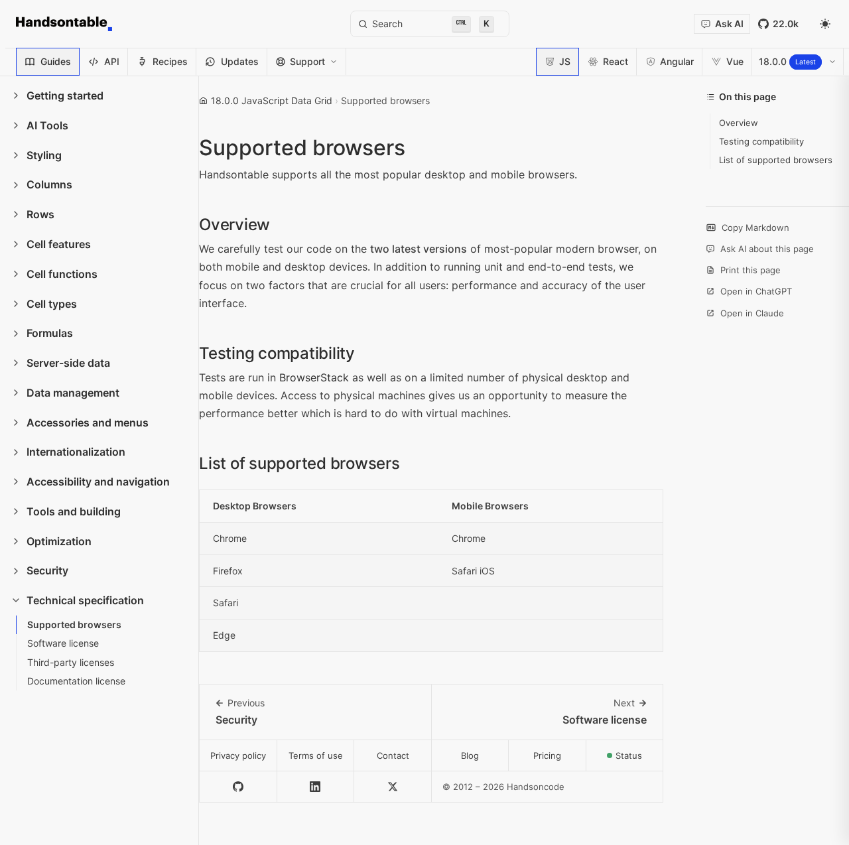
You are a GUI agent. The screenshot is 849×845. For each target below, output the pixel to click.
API (111, 61)
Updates (240, 61)
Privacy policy (238, 755)
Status (639, 759)
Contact (393, 755)
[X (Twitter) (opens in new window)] (393, 787)
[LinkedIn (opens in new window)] (316, 787)
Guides (55, 61)
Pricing (547, 755)
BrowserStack (314, 377)
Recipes (170, 61)
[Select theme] (825, 23)
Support (307, 61)
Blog (470, 755)
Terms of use (316, 755)
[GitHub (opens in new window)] (238, 787)
